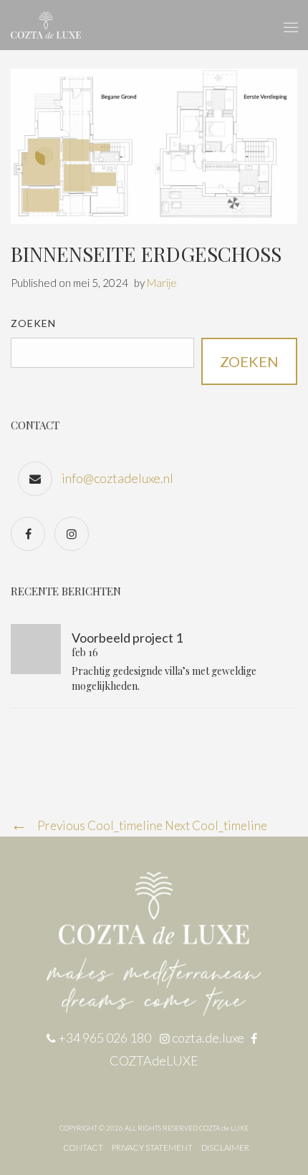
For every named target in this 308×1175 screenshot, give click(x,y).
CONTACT (83, 1147)
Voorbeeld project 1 (127, 637)
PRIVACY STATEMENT (152, 1147)
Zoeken (33, 323)
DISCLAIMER (225, 1147)
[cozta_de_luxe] (75, 533)
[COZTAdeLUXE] (31, 533)
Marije (162, 282)
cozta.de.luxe (209, 1037)
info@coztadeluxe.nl (117, 478)
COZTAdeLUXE (154, 1060)
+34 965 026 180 (104, 1037)
